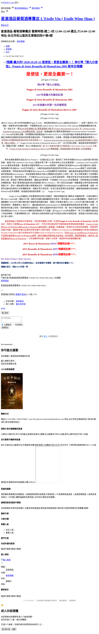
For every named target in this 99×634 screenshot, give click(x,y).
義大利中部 (21, 304)
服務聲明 (72, 600)
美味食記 (20, 301)
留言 (24, 294)
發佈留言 (5, 327)
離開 (13, 629)
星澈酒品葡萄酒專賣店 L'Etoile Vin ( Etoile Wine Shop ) (48, 18)
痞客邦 (18, 294)
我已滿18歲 (6, 629)
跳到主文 (5, 25)
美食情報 (21, 41)
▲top (3, 308)
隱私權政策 (63, 600)
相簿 (8, 46)
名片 (8, 52)
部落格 (9, 49)
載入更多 (5, 313)
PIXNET (31, 600)
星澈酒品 (5, 281)
